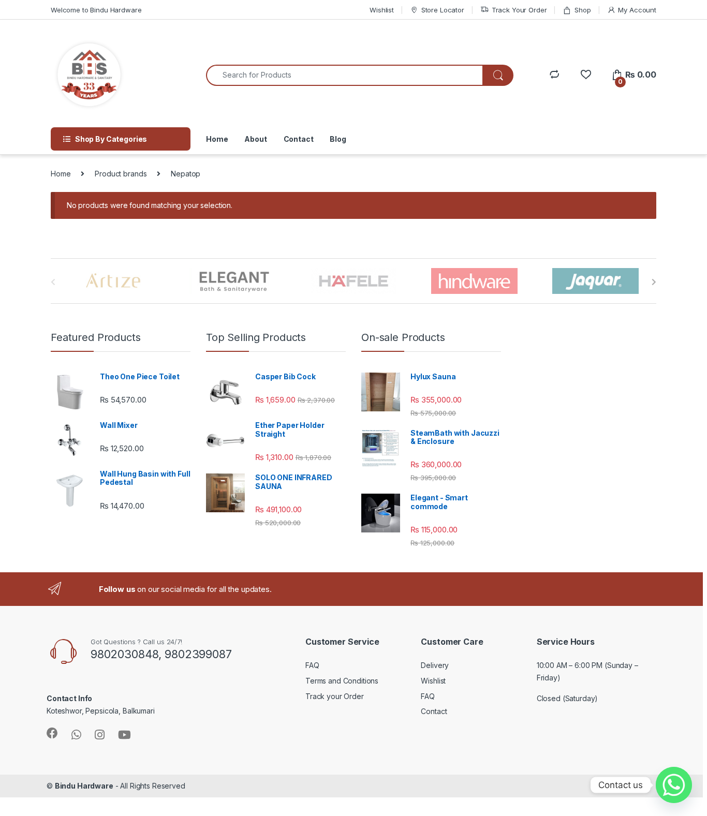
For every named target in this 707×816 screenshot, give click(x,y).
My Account (637, 10)
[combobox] (344, 75)
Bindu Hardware (84, 785)
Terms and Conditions (341, 680)
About (255, 139)
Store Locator (442, 10)
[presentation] (654, 282)
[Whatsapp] (674, 785)
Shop (583, 10)
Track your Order (334, 696)
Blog (338, 139)
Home (217, 139)
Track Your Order (519, 10)
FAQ (312, 665)
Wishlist (382, 10)
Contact (299, 139)
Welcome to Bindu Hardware (96, 10)
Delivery (435, 665)
